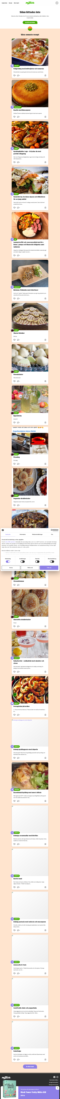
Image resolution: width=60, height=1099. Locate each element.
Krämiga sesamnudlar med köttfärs (25, 836)
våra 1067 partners (10, 541)
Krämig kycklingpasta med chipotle (25, 749)
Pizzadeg (16, 457)
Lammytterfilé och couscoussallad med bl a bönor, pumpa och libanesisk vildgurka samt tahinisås (28, 244)
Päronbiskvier (18, 374)
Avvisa (11, 567)
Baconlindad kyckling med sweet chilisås (27, 792)
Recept (10, 3)
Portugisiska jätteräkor (21, 706)
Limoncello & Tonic (19, 965)
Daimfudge (17, 1051)
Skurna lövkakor (19, 333)
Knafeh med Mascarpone (21, 110)
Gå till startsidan (30, 22)
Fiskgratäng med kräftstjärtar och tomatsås (28, 69)
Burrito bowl (17, 879)
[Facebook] (54, 1077)
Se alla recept (30, 1066)
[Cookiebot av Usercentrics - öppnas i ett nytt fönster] (52, 530)
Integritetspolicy (53, 1082)
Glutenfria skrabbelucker (22, 620)
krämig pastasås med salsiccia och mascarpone (29, 922)
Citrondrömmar (18, 581)
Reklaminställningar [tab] (37, 534)
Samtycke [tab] (7, 534)
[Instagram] (57, 1077)
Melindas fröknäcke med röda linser (25, 290)
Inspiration (4, 3)
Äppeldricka (17, 416)
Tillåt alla (49, 567)
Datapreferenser (53, 1084)
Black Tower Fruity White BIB (33, 1092)
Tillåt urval (30, 567)
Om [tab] (52, 534)
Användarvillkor (53, 1080)
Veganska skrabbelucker (21, 498)
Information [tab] (23, 534)
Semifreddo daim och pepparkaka (25, 1008)
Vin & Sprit (16, 3)
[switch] (23, 561)
